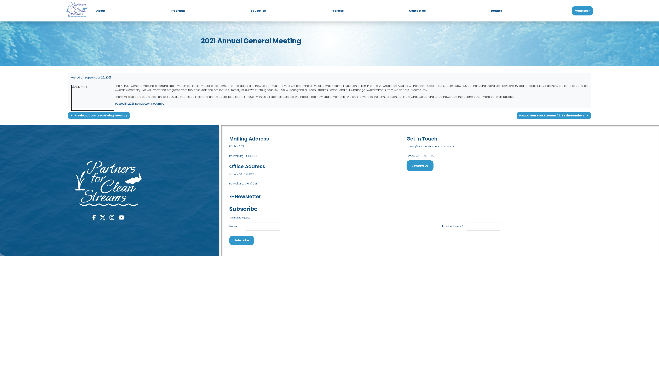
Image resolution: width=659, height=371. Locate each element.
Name (233, 226)
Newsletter (142, 104)
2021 (131, 104)
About (100, 11)
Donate (496, 11)
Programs (178, 11)
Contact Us (417, 11)
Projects (338, 11)
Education (258, 11)
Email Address (452, 226)
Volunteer (582, 11)
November (158, 104)
